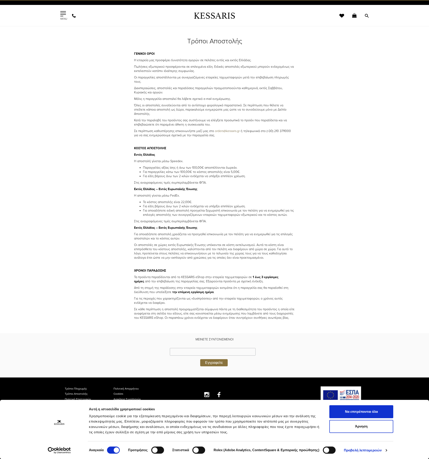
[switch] (157, 450)
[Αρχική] (214, 15)
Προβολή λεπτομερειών (363, 450)
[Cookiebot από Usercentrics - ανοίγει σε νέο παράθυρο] (59, 450)
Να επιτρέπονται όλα (361, 411)
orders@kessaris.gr (227, 131)
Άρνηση (361, 426)
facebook (219, 394)
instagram (207, 394)
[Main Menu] (63, 13)
